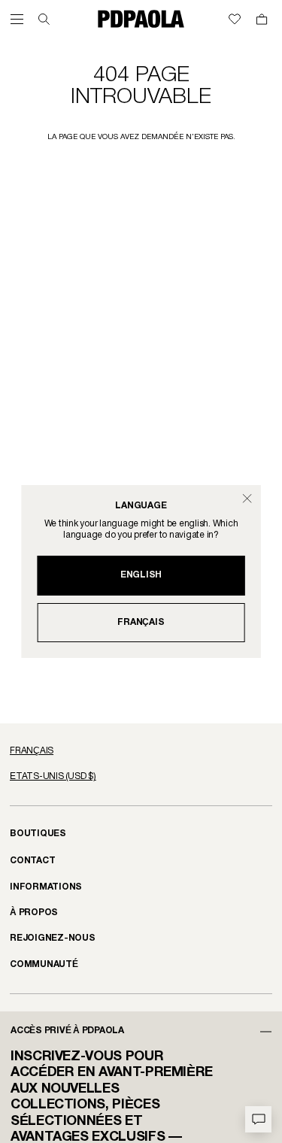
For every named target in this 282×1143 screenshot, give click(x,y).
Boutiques (38, 833)
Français (140, 622)
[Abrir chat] (258, 1119)
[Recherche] (44, 19)
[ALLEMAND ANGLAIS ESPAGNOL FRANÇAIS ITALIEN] (141, 751)
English (141, 575)
